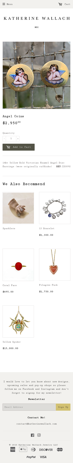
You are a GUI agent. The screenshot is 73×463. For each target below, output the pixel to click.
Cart (66, 4)
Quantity (8, 133)
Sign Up (63, 407)
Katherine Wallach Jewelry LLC (38, 445)
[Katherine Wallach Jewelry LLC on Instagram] (39, 435)
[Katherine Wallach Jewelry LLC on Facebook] (32, 435)
